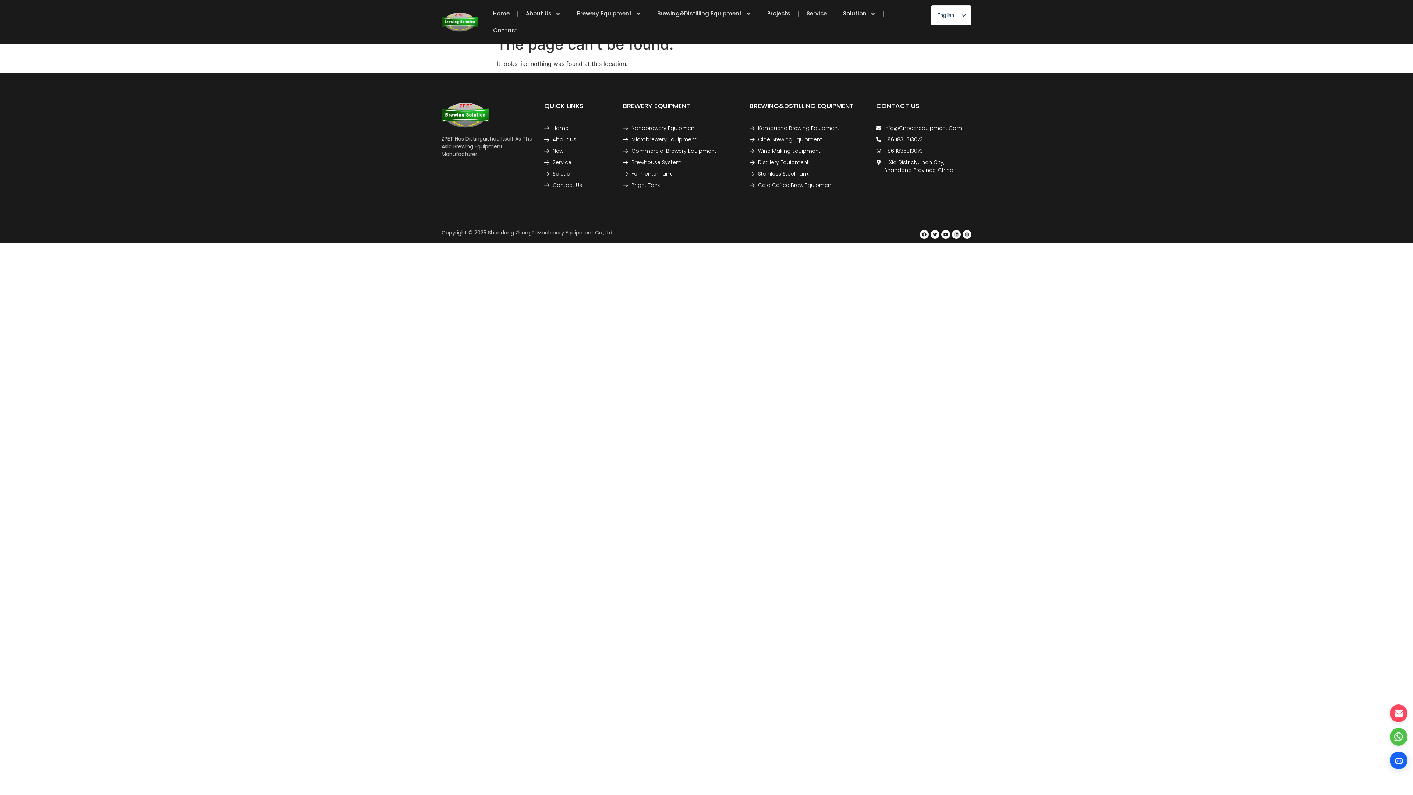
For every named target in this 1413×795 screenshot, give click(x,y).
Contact (505, 30)
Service (817, 13)
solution (855, 13)
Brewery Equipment (604, 13)
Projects (778, 13)
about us (539, 13)
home (501, 13)
